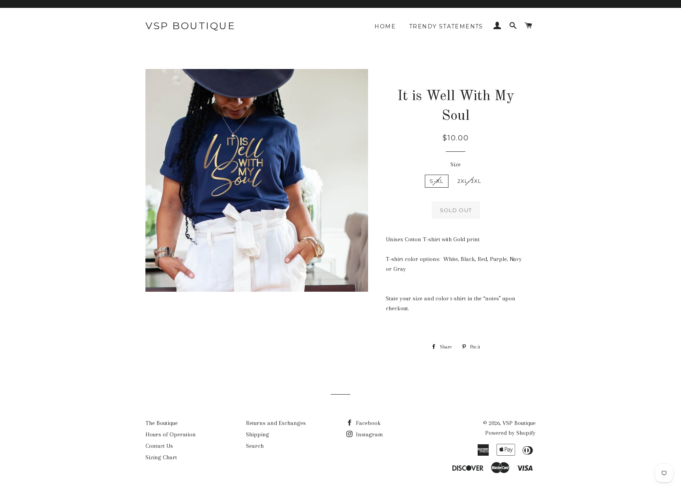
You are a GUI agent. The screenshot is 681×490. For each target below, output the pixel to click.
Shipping (257, 434)
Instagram (368, 434)
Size (455, 164)
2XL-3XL (470, 181)
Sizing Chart (161, 457)
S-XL (436, 181)
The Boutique (161, 423)
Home (385, 26)
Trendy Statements (446, 26)
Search (255, 445)
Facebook (367, 423)
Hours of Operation (170, 434)
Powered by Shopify (510, 432)
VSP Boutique (190, 26)
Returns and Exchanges (276, 423)
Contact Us (159, 445)
